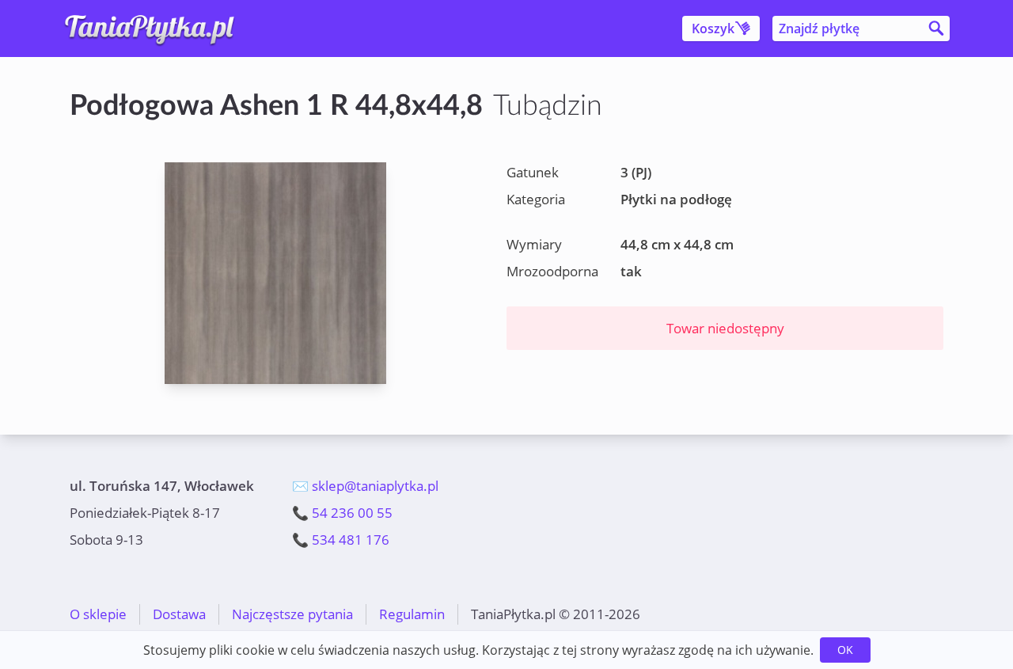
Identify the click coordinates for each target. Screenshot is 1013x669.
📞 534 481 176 (340, 539)
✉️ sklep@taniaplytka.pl (365, 486)
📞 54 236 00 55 (342, 513)
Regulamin (412, 614)
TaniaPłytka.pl (163, 29)
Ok (845, 649)
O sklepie (98, 614)
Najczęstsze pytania (292, 614)
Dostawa (179, 614)
